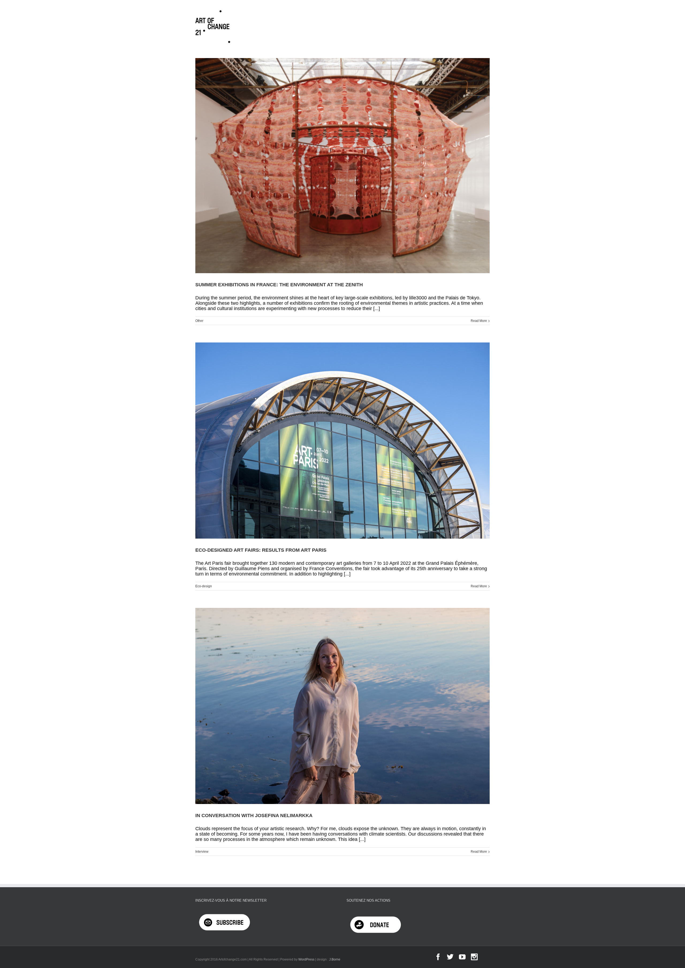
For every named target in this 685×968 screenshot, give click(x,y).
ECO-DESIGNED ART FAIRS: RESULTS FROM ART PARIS (261, 550)
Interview (201, 851)
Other (199, 321)
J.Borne (334, 959)
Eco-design (203, 586)
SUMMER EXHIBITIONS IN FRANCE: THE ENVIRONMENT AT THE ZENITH (279, 284)
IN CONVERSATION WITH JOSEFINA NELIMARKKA (254, 815)
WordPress (306, 959)
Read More (479, 321)
